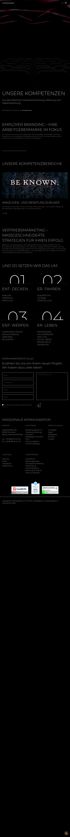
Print (27, 439)
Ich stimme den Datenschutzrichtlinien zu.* (17, 406)
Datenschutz (7, 466)
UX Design (52, 430)
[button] (66, 833)
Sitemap (5, 459)
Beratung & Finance (34, 470)
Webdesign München (34, 437)
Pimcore (51, 437)
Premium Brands (32, 473)
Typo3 (50, 432)
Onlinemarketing (32, 444)
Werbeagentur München (10, 110)
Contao (51, 439)
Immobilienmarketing (34, 464)
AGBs (4, 461)
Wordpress (52, 434)
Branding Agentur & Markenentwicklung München (34, 432)
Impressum (6, 464)
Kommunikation (32, 441)
